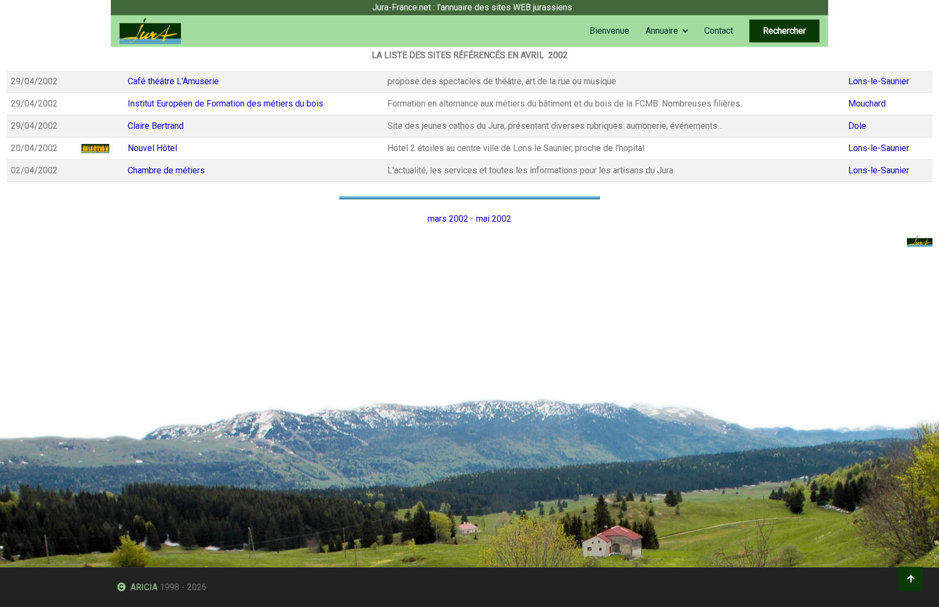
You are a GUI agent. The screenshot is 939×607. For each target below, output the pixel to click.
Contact (718, 31)
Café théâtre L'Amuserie (173, 81)
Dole (857, 126)
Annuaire (662, 31)
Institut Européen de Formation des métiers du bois (225, 103)
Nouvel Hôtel (152, 148)
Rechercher (784, 31)
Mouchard (867, 103)
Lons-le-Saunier (878, 81)
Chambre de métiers (166, 170)
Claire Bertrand (156, 126)
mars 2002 (448, 219)
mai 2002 (493, 219)
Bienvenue (609, 31)
